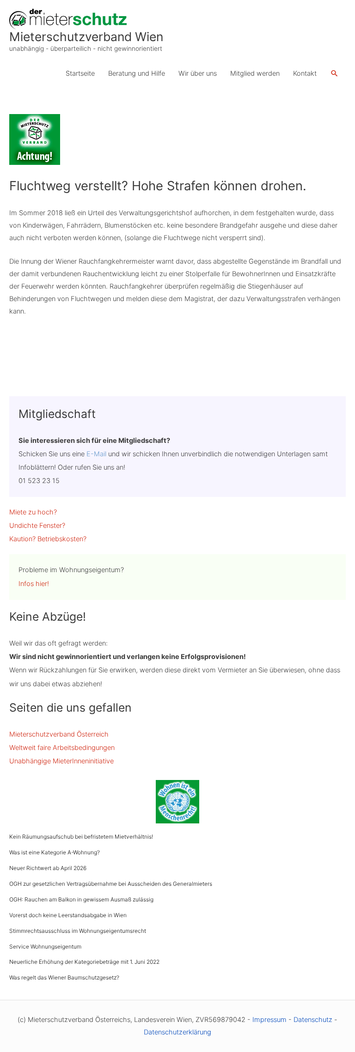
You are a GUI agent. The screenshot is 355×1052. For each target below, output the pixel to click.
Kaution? (22, 539)
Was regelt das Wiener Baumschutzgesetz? (64, 977)
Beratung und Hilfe (136, 73)
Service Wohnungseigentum (45, 946)
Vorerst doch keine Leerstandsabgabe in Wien (68, 915)
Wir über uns (197, 73)
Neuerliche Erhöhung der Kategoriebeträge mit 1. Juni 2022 (84, 961)
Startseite (80, 73)
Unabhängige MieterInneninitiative (61, 761)
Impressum (269, 1020)
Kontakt (305, 73)
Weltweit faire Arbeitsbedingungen (62, 748)
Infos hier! (33, 584)
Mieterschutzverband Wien (86, 36)
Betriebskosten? (61, 539)
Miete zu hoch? (33, 512)
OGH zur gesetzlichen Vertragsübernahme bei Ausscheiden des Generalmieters (110, 883)
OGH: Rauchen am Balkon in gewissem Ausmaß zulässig (81, 899)
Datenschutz (313, 1020)
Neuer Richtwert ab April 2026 (47, 868)
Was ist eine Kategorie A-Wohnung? (54, 852)
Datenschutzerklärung (177, 1032)
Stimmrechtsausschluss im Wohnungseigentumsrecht (77, 930)
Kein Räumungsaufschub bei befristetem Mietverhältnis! (81, 836)
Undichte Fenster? (37, 525)
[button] (334, 73)
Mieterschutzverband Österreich (59, 734)
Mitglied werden (255, 73)
